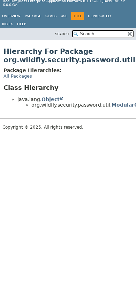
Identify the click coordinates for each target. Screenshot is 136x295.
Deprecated (99, 16)
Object (50, 99)
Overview (11, 16)
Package (33, 16)
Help (21, 24)
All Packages (17, 76)
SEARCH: (62, 34)
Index (7, 24)
